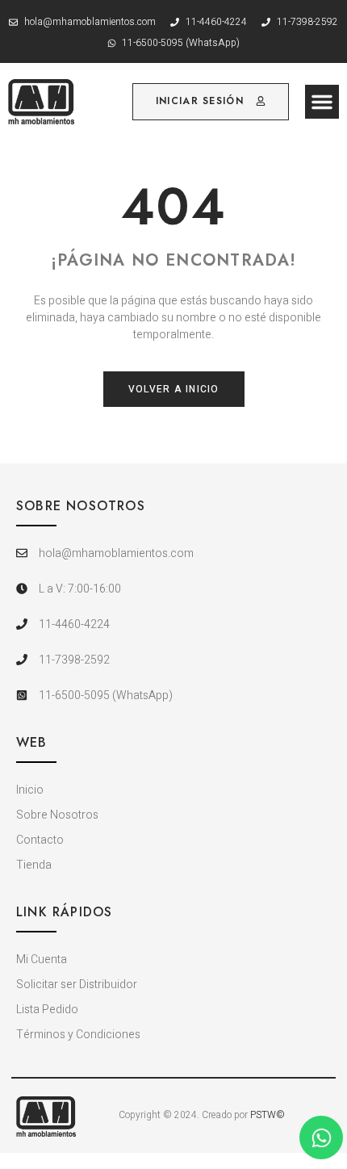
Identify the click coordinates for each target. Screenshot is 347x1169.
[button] (322, 102)
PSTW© (267, 1115)
